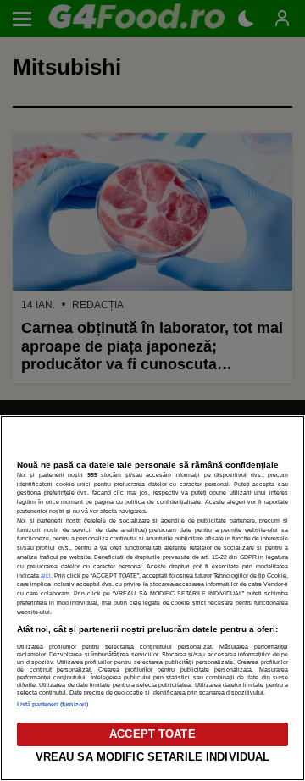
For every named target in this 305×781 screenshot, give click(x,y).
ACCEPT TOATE (152, 734)
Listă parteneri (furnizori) (52, 704)
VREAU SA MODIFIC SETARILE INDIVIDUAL (153, 757)
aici (46, 575)
